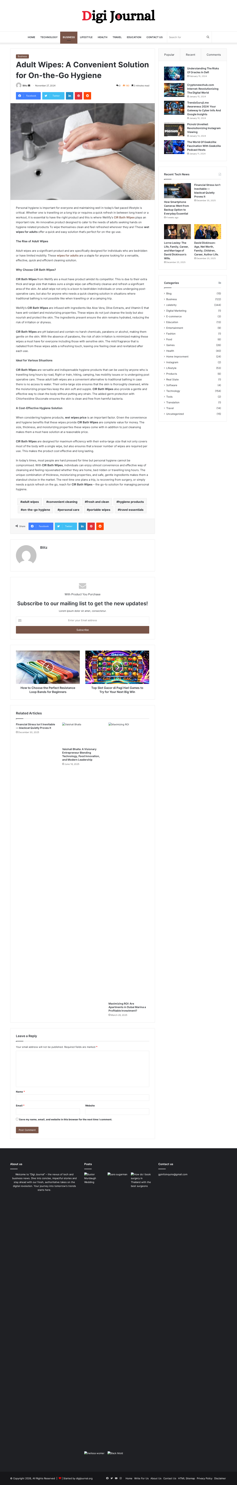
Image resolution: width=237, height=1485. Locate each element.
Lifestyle (86, 37)
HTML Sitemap (186, 1478)
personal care (69, 510)
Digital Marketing (176, 310)
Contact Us (154, 37)
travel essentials (131, 510)
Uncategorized (175, 413)
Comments (214, 54)
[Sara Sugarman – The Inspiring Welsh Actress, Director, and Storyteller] (118, 1178)
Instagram (172, 362)
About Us (156, 1478)
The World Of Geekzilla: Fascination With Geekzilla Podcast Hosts (204, 145)
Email (20, 1105)
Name (20, 1091)
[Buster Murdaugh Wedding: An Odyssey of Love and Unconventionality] (95, 1178)
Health (102, 37)
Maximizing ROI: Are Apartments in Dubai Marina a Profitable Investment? (127, 1007)
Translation (172, 402)
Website (90, 1105)
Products (171, 373)
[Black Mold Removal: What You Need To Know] (118, 1457)
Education (134, 37)
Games (170, 345)
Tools (169, 396)
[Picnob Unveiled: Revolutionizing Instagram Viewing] (174, 129)
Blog (168, 293)
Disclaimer (220, 1478)
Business (69, 37)
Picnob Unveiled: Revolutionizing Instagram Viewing (204, 128)
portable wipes (99, 510)
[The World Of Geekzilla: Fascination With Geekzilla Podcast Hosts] (174, 147)
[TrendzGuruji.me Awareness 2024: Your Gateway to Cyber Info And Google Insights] (174, 108)
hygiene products (131, 502)
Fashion (171, 333)
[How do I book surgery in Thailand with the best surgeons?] (142, 1311)
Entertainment (174, 327)
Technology (49, 37)
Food (169, 339)
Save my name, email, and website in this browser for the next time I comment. (65, 1119)
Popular (169, 54)
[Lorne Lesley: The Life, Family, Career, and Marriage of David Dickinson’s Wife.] (177, 231)
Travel (117, 37)
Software (171, 385)
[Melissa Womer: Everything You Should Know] (95, 1457)
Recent (190, 54)
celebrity (171, 304)
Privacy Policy (204, 1478)
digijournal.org (84, 1478)
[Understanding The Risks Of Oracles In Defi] (174, 73)
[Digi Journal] (118, 15)
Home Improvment (177, 356)
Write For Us (141, 1478)
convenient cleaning (62, 502)
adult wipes (30, 502)
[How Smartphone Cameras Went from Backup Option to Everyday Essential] (177, 190)
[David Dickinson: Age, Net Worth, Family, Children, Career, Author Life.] (207, 231)
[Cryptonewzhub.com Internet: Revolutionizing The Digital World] (174, 90)
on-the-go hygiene (36, 510)
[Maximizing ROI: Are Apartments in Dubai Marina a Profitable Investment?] (129, 861)
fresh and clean (98, 502)
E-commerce (174, 316)
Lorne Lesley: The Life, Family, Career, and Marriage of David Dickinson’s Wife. (176, 250)
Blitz (25, 85)
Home (31, 37)
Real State (172, 379)
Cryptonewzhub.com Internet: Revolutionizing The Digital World (202, 88)
